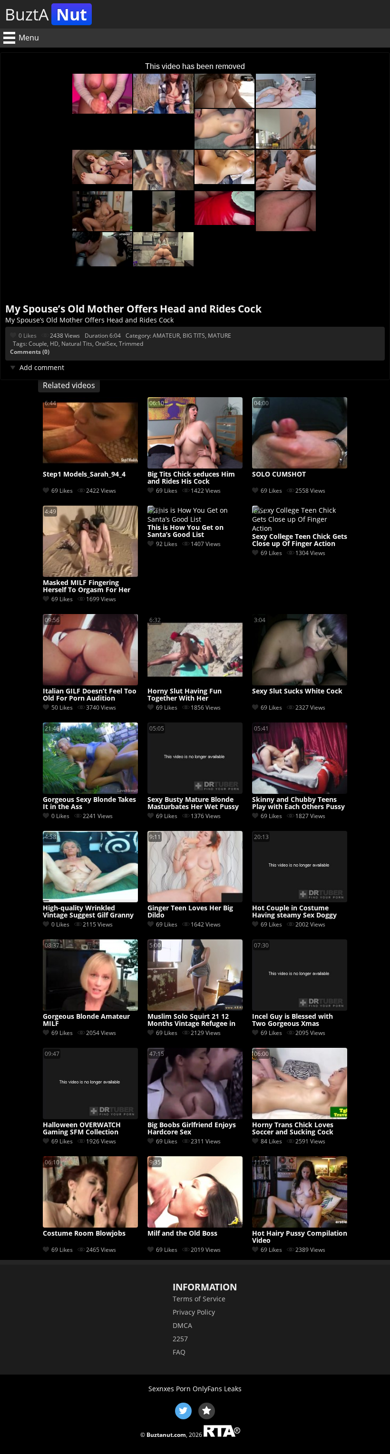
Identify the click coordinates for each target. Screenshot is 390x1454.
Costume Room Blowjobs (84, 1234)
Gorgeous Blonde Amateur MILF (86, 1020)
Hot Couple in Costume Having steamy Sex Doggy (294, 911)
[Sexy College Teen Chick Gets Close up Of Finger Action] (299, 528)
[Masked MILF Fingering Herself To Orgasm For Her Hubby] (90, 574)
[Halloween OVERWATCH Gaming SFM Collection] (90, 1116)
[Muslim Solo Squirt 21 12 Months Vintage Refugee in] (195, 1008)
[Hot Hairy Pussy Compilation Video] (299, 1225)
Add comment (42, 367)
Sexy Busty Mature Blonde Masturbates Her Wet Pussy (193, 803)
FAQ (179, 1351)
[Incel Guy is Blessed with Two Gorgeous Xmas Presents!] (299, 1008)
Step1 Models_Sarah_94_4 (84, 474)
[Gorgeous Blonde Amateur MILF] (90, 1008)
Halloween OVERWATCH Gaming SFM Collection (82, 1128)
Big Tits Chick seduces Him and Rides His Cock (191, 478)
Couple (38, 344)
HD (54, 344)
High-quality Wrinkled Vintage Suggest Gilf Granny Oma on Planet (88, 911)
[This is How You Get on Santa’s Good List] (195, 519)
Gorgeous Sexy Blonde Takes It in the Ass (89, 803)
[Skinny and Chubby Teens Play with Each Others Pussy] (299, 791)
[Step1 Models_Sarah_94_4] (90, 465)
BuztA (46, 14)
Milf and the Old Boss (182, 1234)
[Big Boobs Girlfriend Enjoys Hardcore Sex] (195, 1116)
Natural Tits (76, 344)
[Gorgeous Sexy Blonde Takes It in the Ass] (90, 791)
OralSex (105, 344)
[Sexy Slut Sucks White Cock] (299, 682)
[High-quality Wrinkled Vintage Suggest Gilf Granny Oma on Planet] (90, 899)
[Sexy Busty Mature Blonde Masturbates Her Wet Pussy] (195, 791)
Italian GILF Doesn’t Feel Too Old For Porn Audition (89, 695)
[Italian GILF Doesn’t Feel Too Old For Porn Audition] (90, 682)
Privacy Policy (194, 1312)
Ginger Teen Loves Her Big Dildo (190, 911)
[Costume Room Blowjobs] (90, 1225)
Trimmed (131, 344)
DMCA (182, 1325)
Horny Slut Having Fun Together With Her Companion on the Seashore (194, 695)
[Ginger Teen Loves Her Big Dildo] (195, 899)
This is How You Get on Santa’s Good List (185, 531)
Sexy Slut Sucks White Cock (297, 691)
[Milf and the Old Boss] (195, 1225)
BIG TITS (194, 336)
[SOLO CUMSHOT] (299, 465)
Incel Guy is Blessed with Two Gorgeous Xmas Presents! (292, 1020)
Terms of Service (199, 1298)
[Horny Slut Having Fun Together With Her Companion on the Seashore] (195, 682)
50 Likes (62, 707)
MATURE (219, 336)
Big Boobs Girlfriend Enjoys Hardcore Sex (191, 1128)
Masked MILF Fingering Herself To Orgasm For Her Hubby (86, 586)
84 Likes (271, 1141)
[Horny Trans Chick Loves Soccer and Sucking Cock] (299, 1116)
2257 (180, 1338)
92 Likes (166, 544)
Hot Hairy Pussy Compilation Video (299, 1237)
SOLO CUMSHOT (279, 474)
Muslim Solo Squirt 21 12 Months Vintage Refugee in (191, 1020)
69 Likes (62, 491)
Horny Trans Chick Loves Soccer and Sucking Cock (292, 1128)
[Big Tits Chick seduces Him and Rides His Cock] (195, 465)
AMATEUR (166, 336)
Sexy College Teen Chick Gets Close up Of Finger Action (299, 540)
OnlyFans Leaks (217, 1388)
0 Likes (28, 336)
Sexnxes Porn (169, 1388)
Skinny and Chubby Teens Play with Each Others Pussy (298, 803)
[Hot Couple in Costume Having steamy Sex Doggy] (299, 899)
